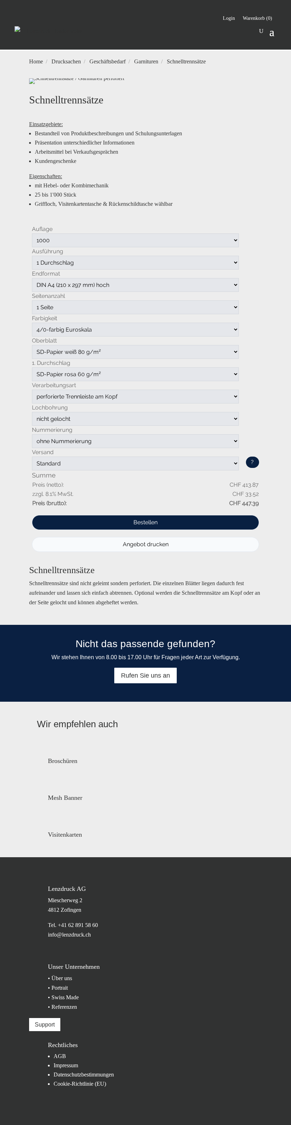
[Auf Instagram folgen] (36, 16)
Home (36, 61)
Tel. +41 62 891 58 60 (73, 925)
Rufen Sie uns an (145, 675)
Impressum (66, 1065)
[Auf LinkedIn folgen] (20, 16)
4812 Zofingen (64, 910)
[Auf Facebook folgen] (53, 16)
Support (45, 1025)
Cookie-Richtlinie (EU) (80, 1084)
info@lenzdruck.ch (69, 935)
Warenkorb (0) (257, 18)
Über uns (61, 978)
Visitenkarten (65, 834)
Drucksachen (66, 61)
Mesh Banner (65, 797)
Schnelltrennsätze (186, 61)
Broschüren (62, 760)
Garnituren (146, 61)
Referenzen (64, 1007)
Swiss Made (65, 997)
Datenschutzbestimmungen (84, 1075)
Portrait (59, 988)
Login (229, 18)
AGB (60, 1056)
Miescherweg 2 (65, 900)
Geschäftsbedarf (107, 61)
